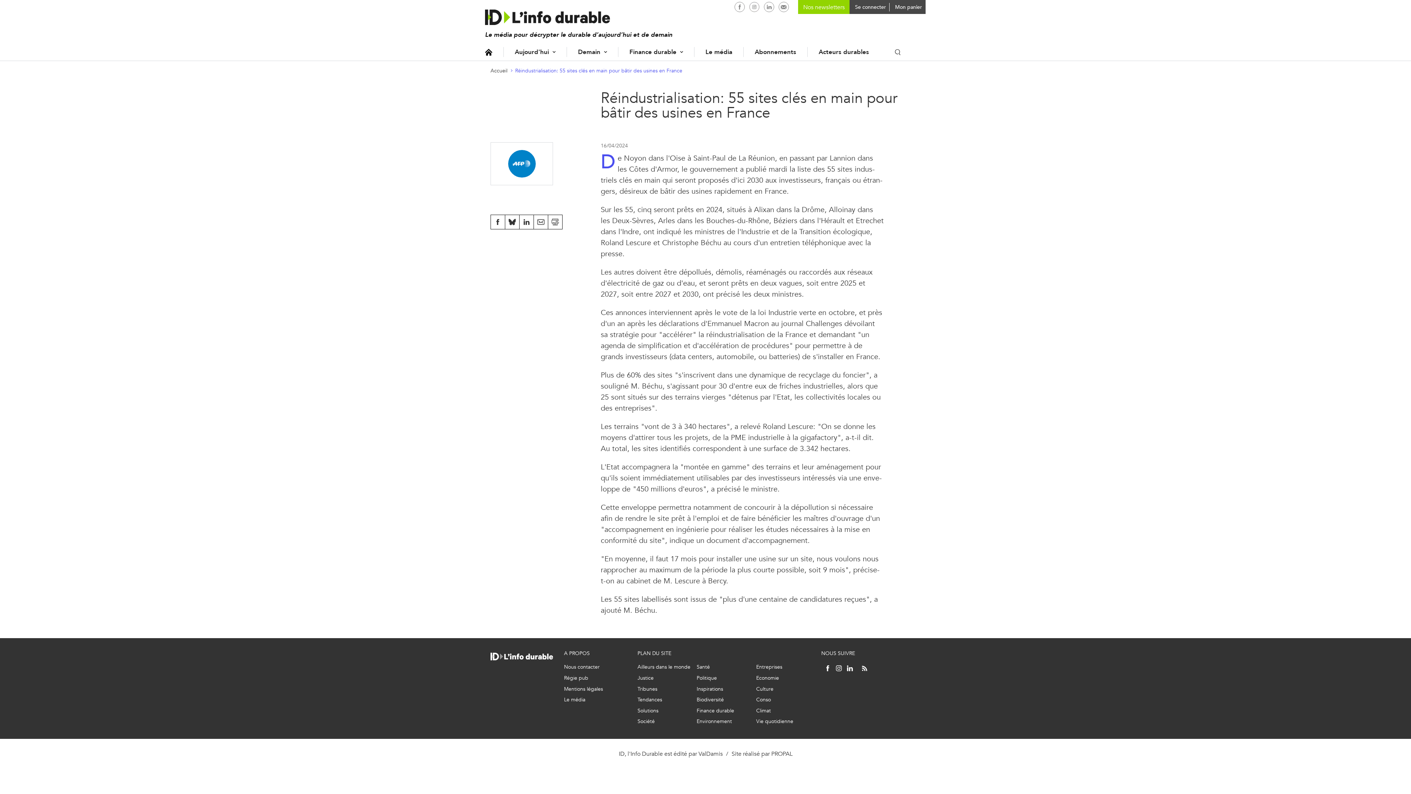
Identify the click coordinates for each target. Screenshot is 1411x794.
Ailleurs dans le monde (664, 667)
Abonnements (775, 52)
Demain (589, 52)
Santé (703, 667)
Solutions (648, 710)
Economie (767, 678)
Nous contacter (582, 667)
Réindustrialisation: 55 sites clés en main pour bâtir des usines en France (598, 70)
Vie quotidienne (774, 721)
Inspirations (710, 689)
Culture (764, 689)
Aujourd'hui (532, 52)
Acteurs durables (844, 52)
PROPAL (782, 754)
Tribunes (647, 689)
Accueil (488, 52)
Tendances (650, 699)
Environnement (714, 721)
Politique (707, 678)
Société (646, 721)
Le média (719, 52)
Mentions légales (583, 689)
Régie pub (576, 678)
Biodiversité (710, 699)
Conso (763, 699)
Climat (763, 710)
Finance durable (652, 52)
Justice (646, 678)
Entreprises (769, 667)
